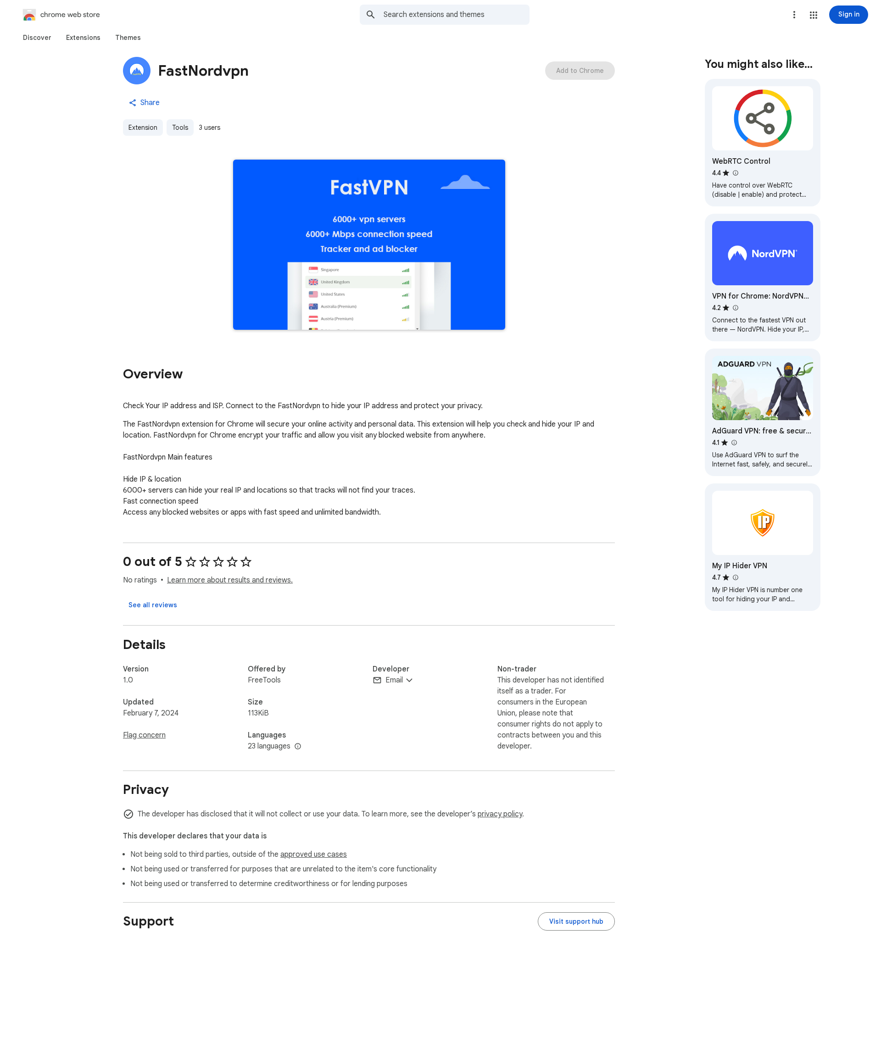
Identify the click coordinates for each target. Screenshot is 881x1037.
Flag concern (144, 735)
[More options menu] (794, 15)
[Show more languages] (297, 746)
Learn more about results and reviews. (230, 580)
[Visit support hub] (576, 921)
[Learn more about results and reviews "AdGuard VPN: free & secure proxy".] (734, 443)
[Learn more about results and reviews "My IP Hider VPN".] (735, 577)
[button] (813, 15)
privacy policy (500, 814)
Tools (180, 127)
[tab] (37, 37)
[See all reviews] (153, 605)
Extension (142, 127)
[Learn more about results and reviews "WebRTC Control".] (735, 173)
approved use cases (313, 854)
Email (394, 680)
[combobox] (457, 14)
